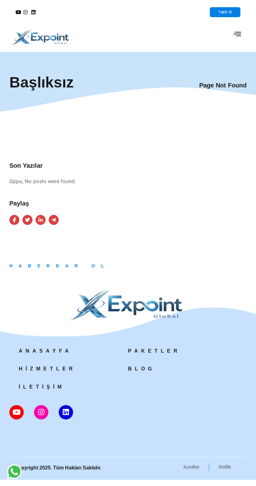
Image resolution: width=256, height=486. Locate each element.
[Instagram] (41, 412)
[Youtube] (16, 412)
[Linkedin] (66, 412)
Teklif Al (225, 12)
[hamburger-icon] (237, 35)
